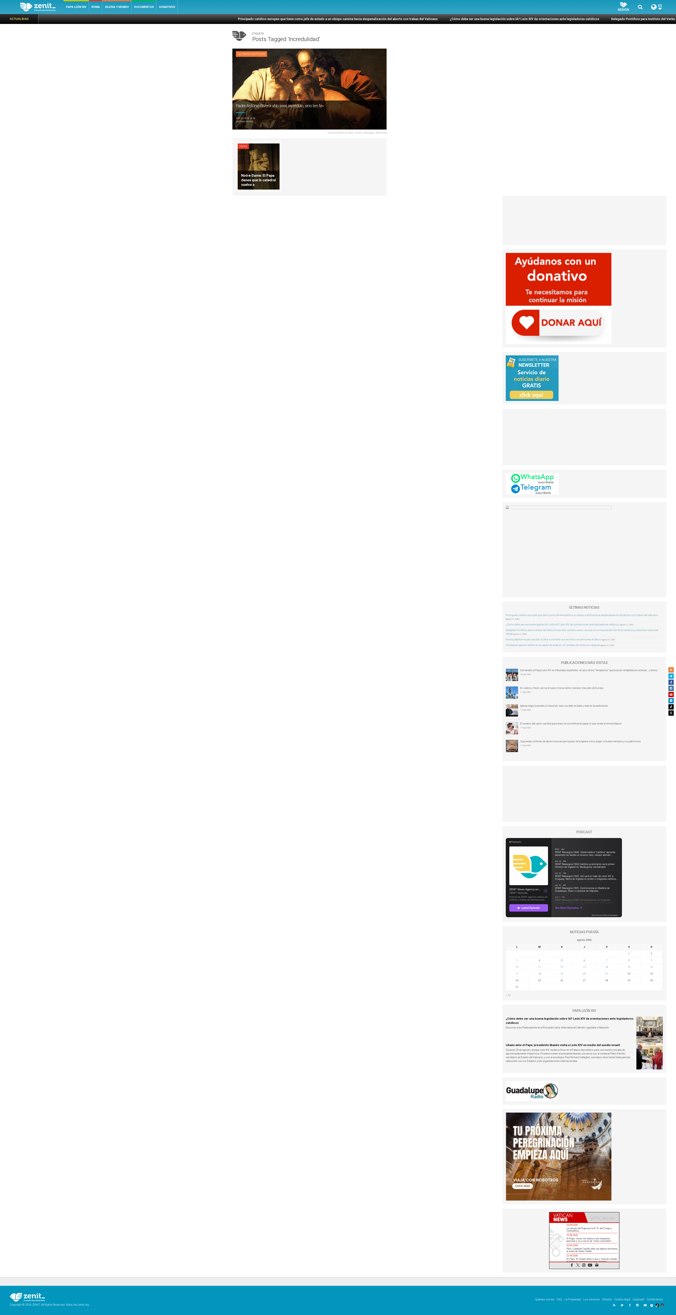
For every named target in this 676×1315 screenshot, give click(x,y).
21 (606, 973)
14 (606, 967)
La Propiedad (572, 1299)
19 (561, 973)
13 (584, 967)
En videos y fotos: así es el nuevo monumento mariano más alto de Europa (561, 688)
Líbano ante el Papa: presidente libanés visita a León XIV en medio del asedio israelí (563, 1045)
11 (539, 967)
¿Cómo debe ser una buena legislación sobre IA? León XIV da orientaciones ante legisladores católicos (222, 19)
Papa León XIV (76, 7)
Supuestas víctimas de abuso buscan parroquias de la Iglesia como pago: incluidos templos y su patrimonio (580, 741)
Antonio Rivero (245, 121)
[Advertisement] (584, 220)
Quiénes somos (544, 1299)
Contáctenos (655, 1299)
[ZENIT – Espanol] (41, 7)
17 (517, 973)
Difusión (607, 1299)
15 (629, 967)
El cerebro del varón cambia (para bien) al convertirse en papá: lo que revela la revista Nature (570, 723)
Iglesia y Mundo (117, 7)
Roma (96, 7)
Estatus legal (622, 1299)
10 (517, 967)
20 (584, 973)
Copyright (638, 1299)
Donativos (167, 7)
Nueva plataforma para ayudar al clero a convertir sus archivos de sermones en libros (592, 19)
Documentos (144, 7)
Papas (243, 146)
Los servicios (591, 1299)
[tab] (566, 1217)
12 (561, 967)
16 (651, 967)
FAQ (559, 1299)
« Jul (508, 995)
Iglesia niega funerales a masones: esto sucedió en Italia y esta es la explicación (564, 705)
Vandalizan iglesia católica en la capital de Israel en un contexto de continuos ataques (553, 645)
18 (539, 973)
